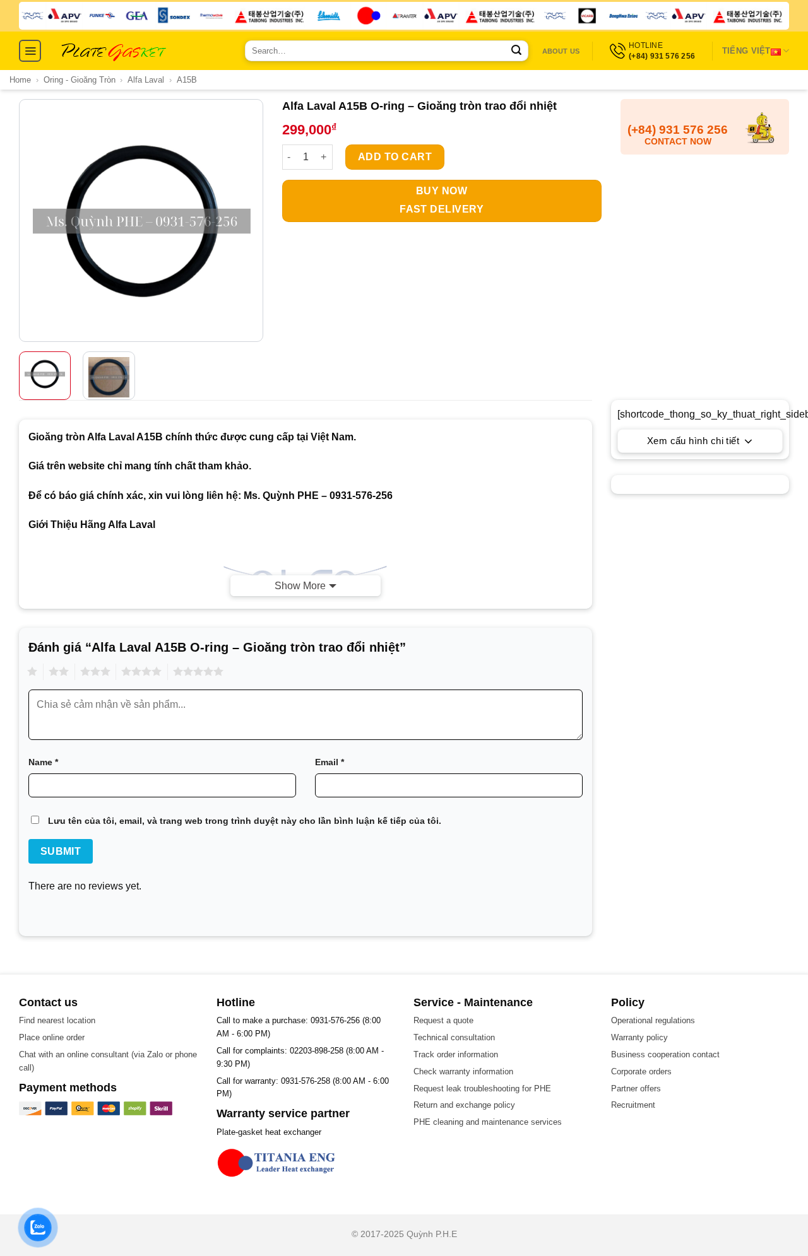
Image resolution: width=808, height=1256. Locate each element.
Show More (300, 585)
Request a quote (443, 1020)
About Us (561, 51)
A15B (187, 80)
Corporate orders (641, 1071)
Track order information (455, 1054)
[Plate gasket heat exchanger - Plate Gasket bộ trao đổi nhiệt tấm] (113, 51)
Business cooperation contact (665, 1054)
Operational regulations (653, 1020)
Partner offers (636, 1088)
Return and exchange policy (464, 1105)
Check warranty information (463, 1071)
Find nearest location (57, 1020)
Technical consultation (454, 1037)
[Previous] (30, 221)
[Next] (251, 221)
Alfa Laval (146, 80)
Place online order (52, 1037)
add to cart (395, 156)
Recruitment (633, 1105)
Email (329, 762)
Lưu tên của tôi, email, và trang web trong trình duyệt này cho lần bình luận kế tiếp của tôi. (244, 821)
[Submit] (516, 51)
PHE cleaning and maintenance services (487, 1122)
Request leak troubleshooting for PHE (482, 1088)
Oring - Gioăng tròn (80, 80)
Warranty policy (639, 1037)
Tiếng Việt (746, 51)
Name (43, 762)
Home (20, 80)
